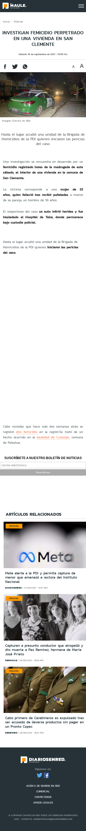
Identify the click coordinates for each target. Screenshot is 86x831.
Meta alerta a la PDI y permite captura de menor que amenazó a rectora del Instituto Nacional (41, 577)
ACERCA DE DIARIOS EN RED (43, 786)
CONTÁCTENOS (43, 797)
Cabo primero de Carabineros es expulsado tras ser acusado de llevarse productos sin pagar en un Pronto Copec (44, 722)
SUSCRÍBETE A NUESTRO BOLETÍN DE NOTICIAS (43, 458)
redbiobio (11, 732)
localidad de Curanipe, (53, 437)
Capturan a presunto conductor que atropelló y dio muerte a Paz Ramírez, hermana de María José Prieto (44, 650)
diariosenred (13, 587)
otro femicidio (26, 432)
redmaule (11, 660)
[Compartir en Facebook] (5, 68)
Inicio (6, 21)
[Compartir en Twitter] (15, 68)
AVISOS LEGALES (43, 802)
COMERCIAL (43, 791)
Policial (18, 21)
